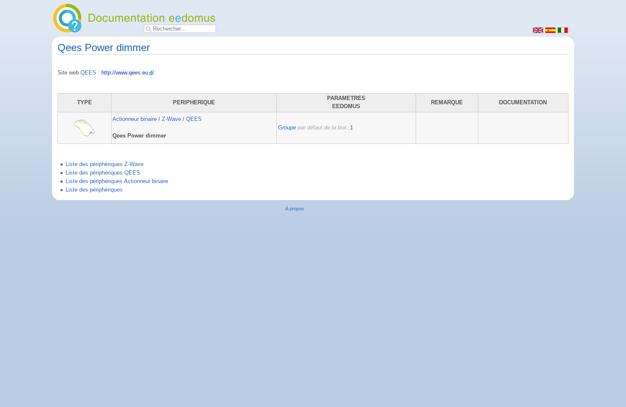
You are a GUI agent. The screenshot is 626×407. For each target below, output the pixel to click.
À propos (294, 208)
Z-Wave (171, 119)
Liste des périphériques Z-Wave (105, 164)
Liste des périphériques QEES (103, 173)
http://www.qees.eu (124, 73)
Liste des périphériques (94, 190)
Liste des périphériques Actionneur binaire (117, 181)
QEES (88, 73)
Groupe (287, 128)
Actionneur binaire (134, 119)
